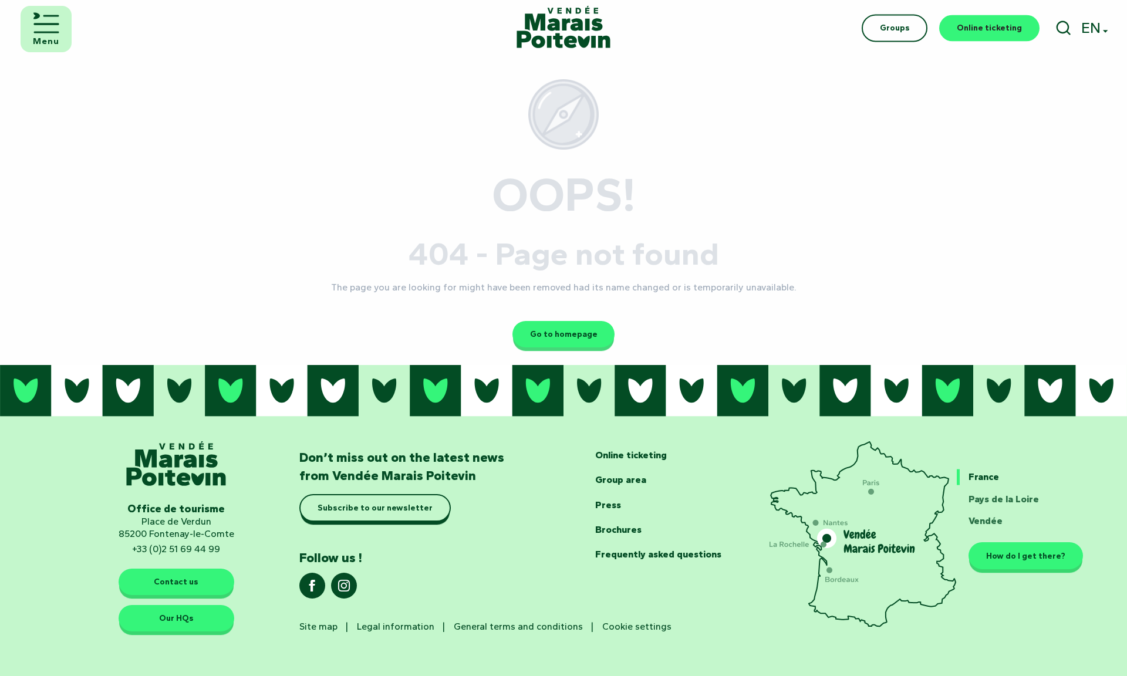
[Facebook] (312, 589)
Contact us (176, 582)
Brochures (618, 529)
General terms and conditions (518, 626)
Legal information (395, 626)
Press (608, 505)
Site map (318, 626)
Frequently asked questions (658, 554)
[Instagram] (344, 589)
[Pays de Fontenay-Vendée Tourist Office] (563, 28)
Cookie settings (637, 626)
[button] (1063, 28)
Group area (620, 479)
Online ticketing (631, 455)
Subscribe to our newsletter (375, 508)
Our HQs (176, 618)
